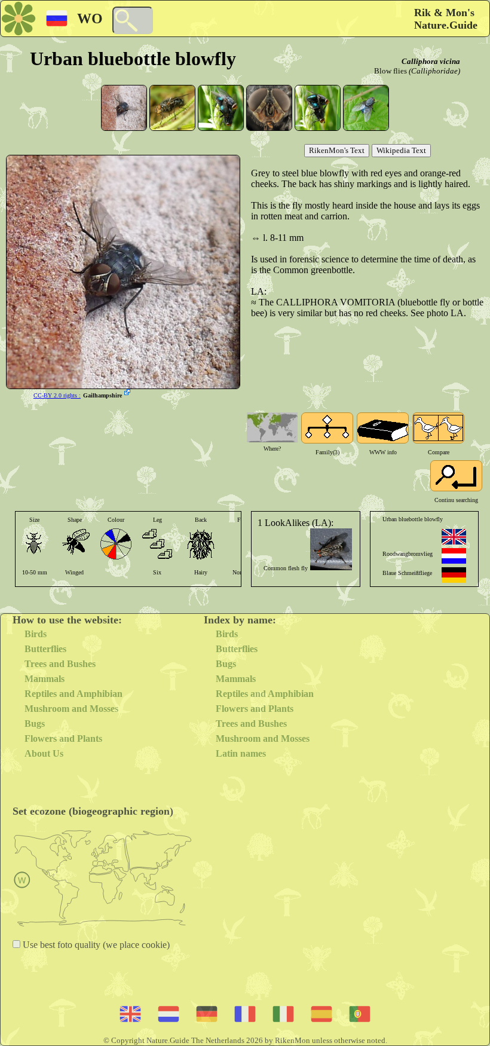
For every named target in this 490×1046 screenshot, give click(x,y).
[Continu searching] (456, 475)
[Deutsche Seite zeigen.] (454, 575)
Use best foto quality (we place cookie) (95, 945)
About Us (43, 753)
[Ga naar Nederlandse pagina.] (454, 556)
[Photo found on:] (128, 393)
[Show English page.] (454, 537)
